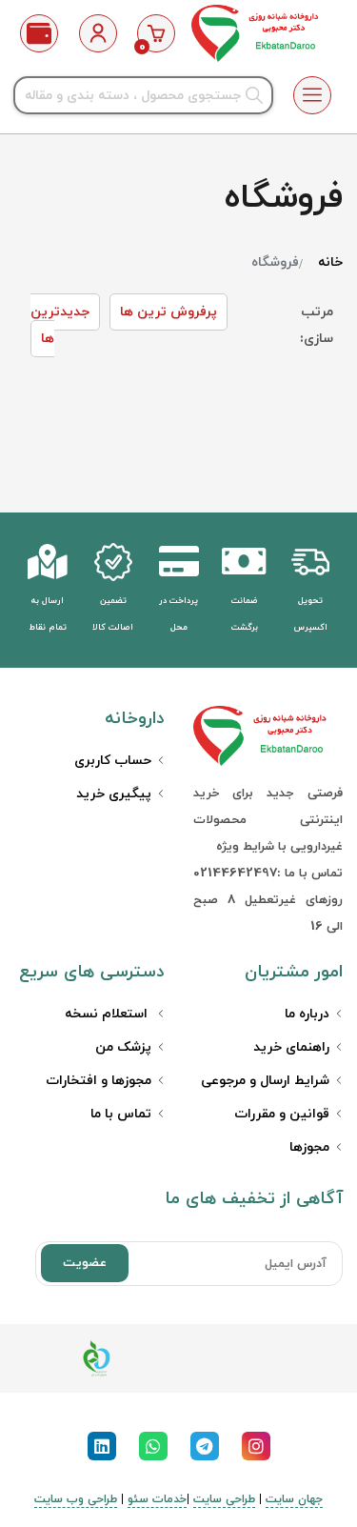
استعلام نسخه (108, 1014)
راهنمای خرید (291, 1047)
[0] (156, 33)
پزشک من (123, 1047)
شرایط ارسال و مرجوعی (265, 1081)
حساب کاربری (112, 761)
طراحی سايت (224, 1499)
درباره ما (307, 1014)
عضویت (85, 1263)
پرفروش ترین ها (168, 312)
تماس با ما (120, 1114)
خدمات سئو (157, 1499)
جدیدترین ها (59, 325)
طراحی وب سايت (75, 1499)
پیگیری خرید (113, 794)
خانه (330, 262)
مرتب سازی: (316, 325)
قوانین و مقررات (281, 1114)
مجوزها (309, 1147)
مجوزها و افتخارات (98, 1081)
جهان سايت (294, 1499)
